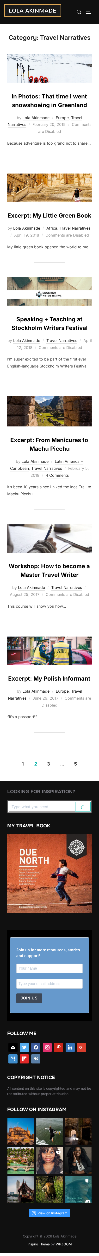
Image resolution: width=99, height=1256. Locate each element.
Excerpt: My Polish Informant (49, 678)
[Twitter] (24, 1047)
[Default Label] (13, 1059)
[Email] (13, 1047)
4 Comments (57, 475)
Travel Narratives (75, 228)
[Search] (83, 807)
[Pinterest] (58, 1047)
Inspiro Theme (38, 1244)
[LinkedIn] (70, 1047)
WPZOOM (64, 1244)
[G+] (81, 1047)
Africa (51, 228)
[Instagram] (47, 1047)
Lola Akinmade (36, 117)
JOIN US (29, 998)
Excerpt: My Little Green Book (49, 215)
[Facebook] (36, 1047)
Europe (62, 117)
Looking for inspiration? (41, 792)
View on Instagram (52, 1213)
